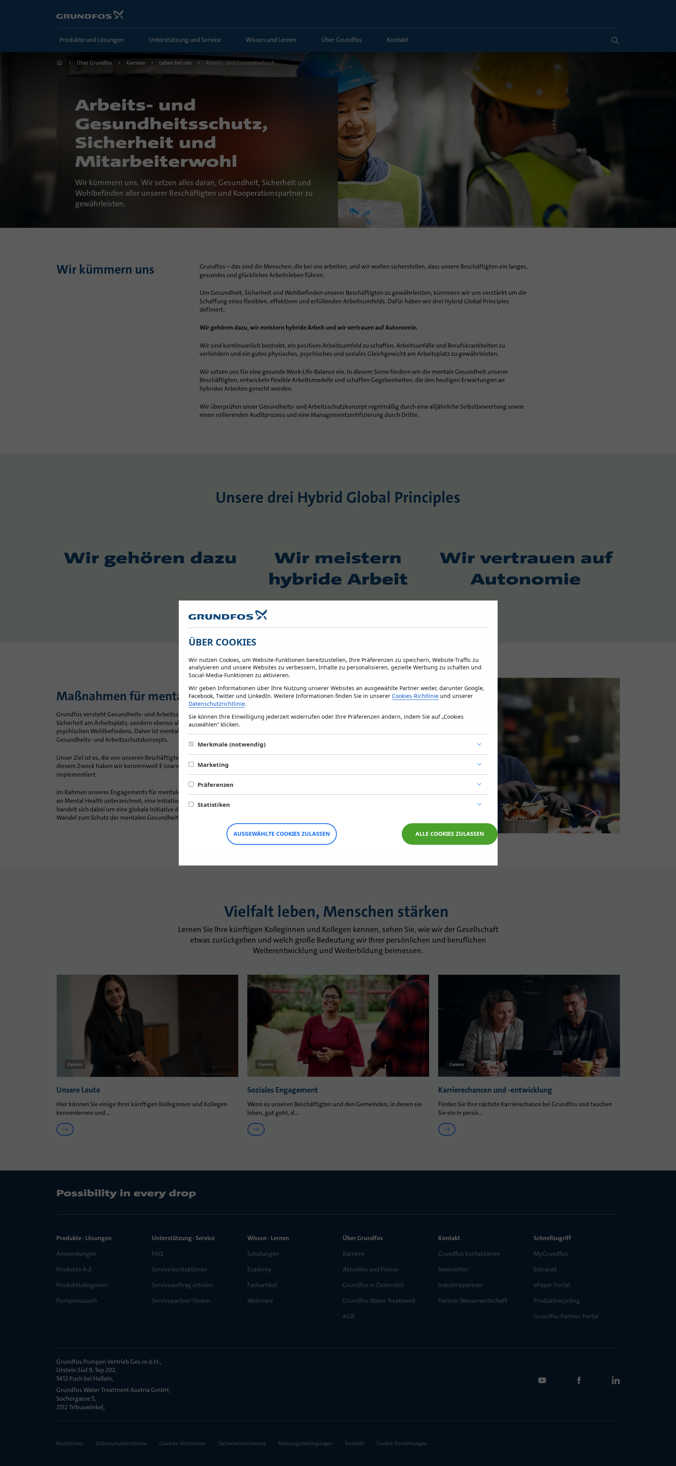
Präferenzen (216, 784)
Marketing (213, 764)
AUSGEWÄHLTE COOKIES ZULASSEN (282, 833)
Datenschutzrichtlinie (217, 703)
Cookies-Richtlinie (415, 696)
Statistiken (214, 804)
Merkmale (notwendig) (232, 744)
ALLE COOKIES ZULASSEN (449, 833)
